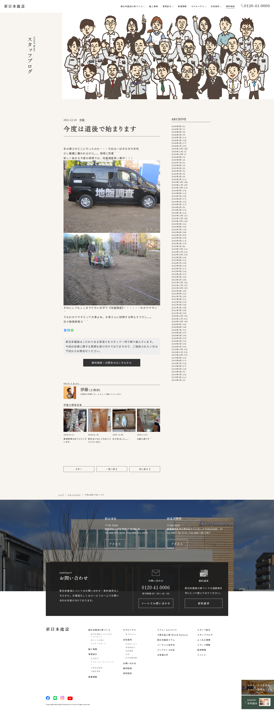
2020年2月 (177, 343)
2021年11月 (177, 285)
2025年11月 (177, 151)
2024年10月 (177, 187)
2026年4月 (177, 137)
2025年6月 (177, 165)
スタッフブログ (74, 494)
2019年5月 (177, 369)
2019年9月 (177, 357)
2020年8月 (177, 327)
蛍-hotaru (130, 634)
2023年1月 (177, 246)
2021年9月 (177, 290)
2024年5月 (177, 201)
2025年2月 (177, 176)
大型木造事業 (96, 668)
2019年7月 (177, 363)
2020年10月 (177, 321)
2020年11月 (177, 318)
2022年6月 (177, 265)
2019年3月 (177, 374)
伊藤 (82, 120)
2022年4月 (177, 271)
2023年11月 (177, 218)
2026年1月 (177, 146)
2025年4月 (177, 171)
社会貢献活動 (131, 657)
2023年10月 (177, 221)
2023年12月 (177, 215)
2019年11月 (177, 352)
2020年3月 (177, 341)
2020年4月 (177, 338)
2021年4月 (177, 304)
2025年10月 (177, 154)
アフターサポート (98, 643)
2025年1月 (177, 179)
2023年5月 (177, 235)
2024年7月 (177, 196)
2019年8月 (177, 360)
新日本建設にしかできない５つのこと (101, 635)
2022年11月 (177, 251)
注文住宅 (94, 658)
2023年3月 (177, 240)
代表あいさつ (131, 644)
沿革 (127, 654)
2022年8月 (177, 260)
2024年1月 (177, 212)
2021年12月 (177, 282)
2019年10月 (177, 354)
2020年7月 (177, 329)
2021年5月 (177, 302)
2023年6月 (177, 232)
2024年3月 (177, 207)
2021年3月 (177, 307)
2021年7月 (177, 296)
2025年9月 (177, 157)
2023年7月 (177, 229)
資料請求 (203, 603)
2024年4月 (177, 204)
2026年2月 (177, 143)
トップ (61, 494)
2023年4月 (177, 237)
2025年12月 (177, 148)
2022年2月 (177, 276)
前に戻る (144, 469)
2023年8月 (177, 226)
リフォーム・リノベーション (102, 663)
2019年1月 (177, 380)
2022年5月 (177, 268)
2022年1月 (177, 279)
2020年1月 (177, 346)
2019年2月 (177, 377)
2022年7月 (177, 263)
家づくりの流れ (97, 640)
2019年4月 (177, 371)
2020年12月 (177, 315)
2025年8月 (177, 159)
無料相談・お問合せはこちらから (112, 362)
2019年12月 (177, 349)
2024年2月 (177, 210)
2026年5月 (177, 134)
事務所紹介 (130, 647)
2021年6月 (177, 299)
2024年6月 (177, 198)
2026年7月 (177, 129)
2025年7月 (177, 162)
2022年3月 (177, 274)
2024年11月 (177, 185)
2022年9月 (177, 257)
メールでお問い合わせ (156, 603)
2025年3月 (177, 173)
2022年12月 (177, 249)
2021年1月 (177, 313)
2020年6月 (177, 332)
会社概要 (129, 651)
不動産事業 (95, 671)
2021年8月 (177, 293)
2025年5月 (177, 168)
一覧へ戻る (112, 469)
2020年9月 (177, 324)
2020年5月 (177, 335)
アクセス (115, 544)
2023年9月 (177, 224)
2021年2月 (177, 310)
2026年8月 (177, 126)
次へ (79, 469)
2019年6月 (177, 366)
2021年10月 (177, 288)
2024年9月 (177, 190)
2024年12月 (177, 182)
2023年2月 (177, 243)
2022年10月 (177, 254)
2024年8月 (177, 193)
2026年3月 (177, 140)
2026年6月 (177, 132)
